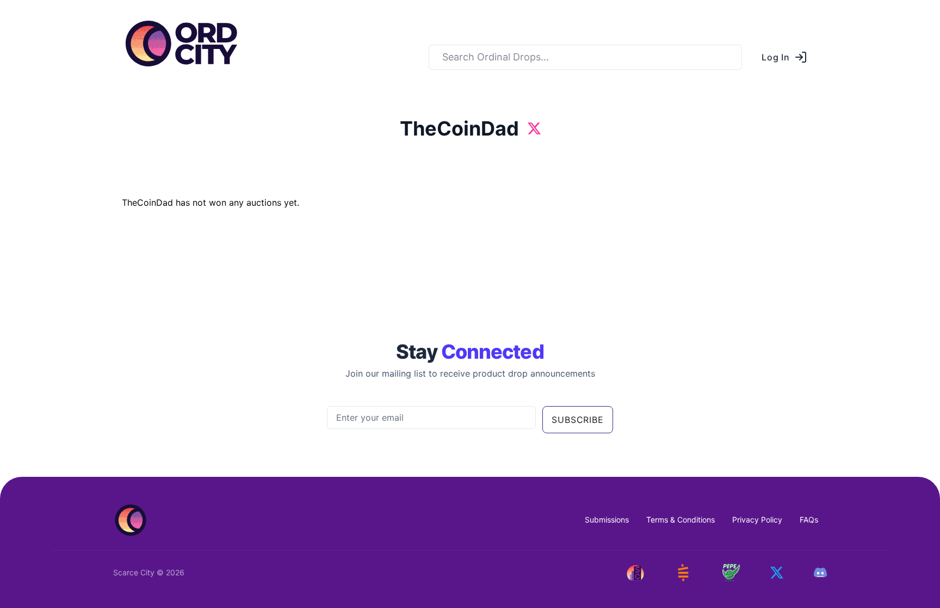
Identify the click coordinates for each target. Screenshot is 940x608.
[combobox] (585, 57)
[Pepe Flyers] (731, 573)
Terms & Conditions (680, 519)
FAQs (809, 519)
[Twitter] (776, 572)
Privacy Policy (757, 519)
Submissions (607, 519)
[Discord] (820, 572)
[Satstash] (683, 572)
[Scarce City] (635, 572)
